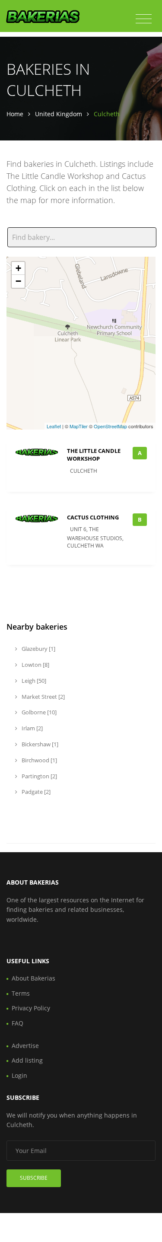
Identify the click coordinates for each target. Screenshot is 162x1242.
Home (14, 114)
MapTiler (79, 426)
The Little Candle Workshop (94, 454)
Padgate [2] (35, 792)
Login (19, 1075)
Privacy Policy (31, 1008)
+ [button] (18, 268)
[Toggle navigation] (143, 19)
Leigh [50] (33, 681)
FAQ (17, 1023)
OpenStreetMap (110, 426)
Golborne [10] (38, 712)
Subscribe (34, 1177)
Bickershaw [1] (39, 744)
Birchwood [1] (38, 760)
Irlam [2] (31, 728)
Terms (21, 993)
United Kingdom (58, 114)
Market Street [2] (42, 697)
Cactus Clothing (93, 517)
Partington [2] (38, 776)
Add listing (27, 1060)
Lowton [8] (34, 665)
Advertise (25, 1045)
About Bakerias (33, 978)
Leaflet (54, 426)
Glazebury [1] (37, 649)
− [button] (18, 281)
